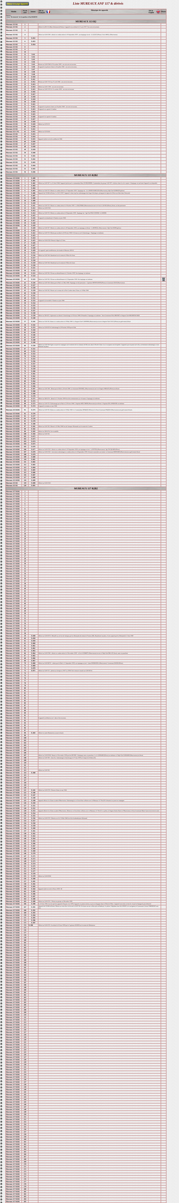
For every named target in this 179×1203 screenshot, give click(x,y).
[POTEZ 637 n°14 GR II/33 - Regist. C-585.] (163, 281)
